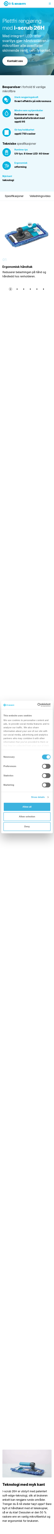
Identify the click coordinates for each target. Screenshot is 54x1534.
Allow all (27, 806)
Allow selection (27, 816)
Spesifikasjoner (14, 196)
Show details (38, 797)
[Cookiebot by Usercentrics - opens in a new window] (38, 705)
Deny (27, 826)
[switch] (46, 766)
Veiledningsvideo (40, 196)
